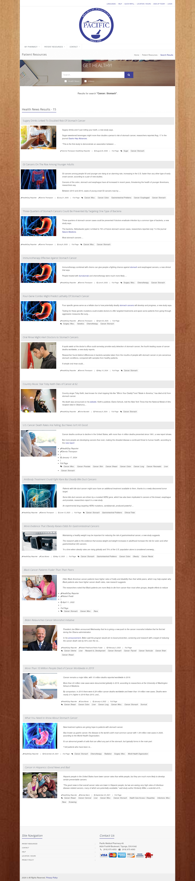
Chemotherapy (143, 282)
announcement (74, 637)
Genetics (80, 323)
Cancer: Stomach (137, 151)
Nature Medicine (69, 231)
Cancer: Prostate (83, 466)
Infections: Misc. (163, 798)
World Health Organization (138, 753)
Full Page (115, 151)
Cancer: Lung (139, 466)
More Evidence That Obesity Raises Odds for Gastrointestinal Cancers (61, 526)
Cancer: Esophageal (142, 197)
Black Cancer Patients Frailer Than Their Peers (49, 569)
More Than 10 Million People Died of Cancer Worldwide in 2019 (59, 668)
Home (136, 55)
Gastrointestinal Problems (121, 197)
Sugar (126, 151)
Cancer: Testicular (146, 650)
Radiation (108, 753)
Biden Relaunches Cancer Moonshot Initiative (49, 620)
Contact (74, 46)
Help (120, 4)
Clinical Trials (130, 512)
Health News (74, 81)
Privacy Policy (28, 860)
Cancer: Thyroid (130, 650)
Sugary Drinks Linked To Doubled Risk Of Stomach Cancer (54, 120)
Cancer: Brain (160, 650)
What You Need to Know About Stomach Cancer (51, 717)
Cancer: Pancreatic (154, 466)
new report (69, 442)
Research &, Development (95, 650)
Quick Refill (129, 4)
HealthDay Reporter (70, 448)
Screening (72, 802)
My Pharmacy (31, 46)
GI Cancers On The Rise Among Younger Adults (48, 164)
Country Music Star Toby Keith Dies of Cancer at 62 (50, 384)
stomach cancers (127, 305)
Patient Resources (53, 46)
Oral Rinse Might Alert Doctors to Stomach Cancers (50, 337)
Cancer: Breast (111, 466)
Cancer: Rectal (147, 556)
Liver (166, 466)
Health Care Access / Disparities (142, 798)
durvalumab (84, 275)
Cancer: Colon (103, 197)
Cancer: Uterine (70, 650)
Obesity (136, 556)
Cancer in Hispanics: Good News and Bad (47, 767)
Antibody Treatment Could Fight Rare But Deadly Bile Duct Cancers (60, 479)
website (93, 401)
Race (96, 611)
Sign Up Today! (159, 4)
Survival (144, 704)
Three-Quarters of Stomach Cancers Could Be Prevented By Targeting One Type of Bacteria (72, 211)
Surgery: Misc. (129, 282)
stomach (133, 267)
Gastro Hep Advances (77, 138)
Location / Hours (144, 4)
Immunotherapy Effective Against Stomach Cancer (50, 258)
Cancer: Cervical (84, 798)
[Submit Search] (128, 75)
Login (170, 4)
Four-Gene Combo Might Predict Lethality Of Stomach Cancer (56, 296)
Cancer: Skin (98, 466)
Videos (91, 81)
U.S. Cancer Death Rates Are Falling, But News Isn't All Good (55, 425)
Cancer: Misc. (89, 197)
